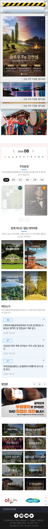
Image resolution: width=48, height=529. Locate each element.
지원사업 (41, 180)
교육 (34, 179)
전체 (6, 179)
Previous (20, 219)
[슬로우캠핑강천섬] (24, 17)
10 (39, 157)
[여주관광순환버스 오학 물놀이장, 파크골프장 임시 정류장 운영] (24, 10)
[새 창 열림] (16, 516)
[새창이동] (24, 402)
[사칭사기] (24, 4)
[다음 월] (33, 151)
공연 (13, 179)
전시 (20, 179)
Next (27, 219)
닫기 (46, 1)
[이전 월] (13, 151)
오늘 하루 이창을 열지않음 (34, 106)
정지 (39, 384)
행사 (27, 179)
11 (42, 157)
